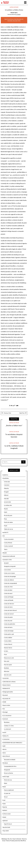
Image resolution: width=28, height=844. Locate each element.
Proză (3, 800)
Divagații (6, 492)
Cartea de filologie (8, 597)
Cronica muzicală (8, 546)
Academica (5, 475)
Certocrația (7, 481)
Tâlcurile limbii (6, 827)
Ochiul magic (5, 776)
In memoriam (5, 739)
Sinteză (4, 817)
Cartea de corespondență (10, 583)
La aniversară (7, 729)
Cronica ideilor (8, 641)
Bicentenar (7, 722)
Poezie (4, 786)
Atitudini (4, 553)
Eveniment (5, 719)
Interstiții (6, 498)
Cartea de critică (8, 586)
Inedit (3, 746)
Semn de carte (7, 675)
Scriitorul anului (6, 814)
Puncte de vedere (8, 522)
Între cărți (6, 661)
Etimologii (5, 712)
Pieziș (5, 519)
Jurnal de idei (7, 502)
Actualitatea (5, 478)
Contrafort (6, 485)
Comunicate (5, 678)
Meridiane (5, 763)
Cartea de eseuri (8, 593)
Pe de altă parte (8, 515)
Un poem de (7, 793)
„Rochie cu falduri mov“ (14, 426)
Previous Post (7, 413)
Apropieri (6, 563)
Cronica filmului (8, 542)
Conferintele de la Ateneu (8, 681)
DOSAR (4, 702)
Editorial (6, 495)
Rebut (5, 783)
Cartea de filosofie (8, 600)
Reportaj (4, 807)
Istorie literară (6, 756)
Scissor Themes (6, 840)
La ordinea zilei (8, 505)
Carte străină (7, 570)
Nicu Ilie (10, 839)
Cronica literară (8, 644)
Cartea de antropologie (10, 576)
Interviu (4, 749)
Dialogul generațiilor (7, 692)
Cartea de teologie (8, 631)
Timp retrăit (5, 831)
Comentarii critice (7, 559)
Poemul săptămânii (9, 790)
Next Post (22, 413)
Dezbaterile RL (6, 688)
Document (5, 695)
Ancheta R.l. (5, 532)
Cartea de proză (14, 7)
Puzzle (5, 525)
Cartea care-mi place (9, 573)
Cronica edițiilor (8, 637)
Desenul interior (8, 647)
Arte (3, 536)
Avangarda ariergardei (10, 566)
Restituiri (4, 810)
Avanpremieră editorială (8, 556)
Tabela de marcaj (8, 529)
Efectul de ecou (8, 780)
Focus (5, 654)
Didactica (6, 488)
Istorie (4, 753)
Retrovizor (6, 671)
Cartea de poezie (8, 617)
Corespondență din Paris (10, 766)
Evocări (4, 732)
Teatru (5, 549)
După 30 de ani (8, 824)
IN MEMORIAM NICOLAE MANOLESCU (12, 742)
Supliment (5, 820)
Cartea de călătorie (9, 580)
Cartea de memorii (9, 614)
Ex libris (6, 651)
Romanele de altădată (9, 759)
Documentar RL (6, 698)
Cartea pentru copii (9, 634)
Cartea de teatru (8, 627)
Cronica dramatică (8, 539)
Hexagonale (7, 769)
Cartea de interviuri (9, 603)
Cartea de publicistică (9, 624)
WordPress (23, 840)
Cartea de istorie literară (10, 610)
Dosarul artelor (6, 705)
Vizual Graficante (16, 839)
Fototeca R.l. (5, 736)
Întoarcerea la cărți (9, 658)
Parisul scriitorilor (8, 773)
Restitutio (6, 668)
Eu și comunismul (6, 715)
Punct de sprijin (8, 664)
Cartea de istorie (8, 607)
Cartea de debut (8, 590)
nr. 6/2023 (17, 14)
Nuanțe (6, 509)
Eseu (3, 708)
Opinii (5, 512)
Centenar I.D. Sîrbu (9, 725)
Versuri (6, 797)
